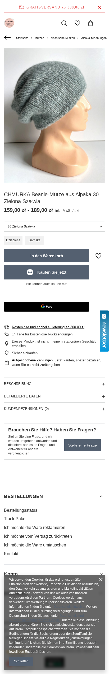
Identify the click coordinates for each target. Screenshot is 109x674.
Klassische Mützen (63, 38)
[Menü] (103, 23)
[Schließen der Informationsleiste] (99, 8)
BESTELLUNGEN (23, 496)
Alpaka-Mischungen (94, 38)
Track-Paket (15, 519)
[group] (54, 115)
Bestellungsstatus (20, 510)
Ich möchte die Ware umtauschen (35, 545)
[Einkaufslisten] (77, 23)
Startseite (22, 38)
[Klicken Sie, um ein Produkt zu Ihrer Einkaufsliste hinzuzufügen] (98, 255)
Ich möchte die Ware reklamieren (34, 527)
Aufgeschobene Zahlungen (32, 360)
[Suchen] (64, 23)
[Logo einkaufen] (9, 23)
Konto (11, 574)
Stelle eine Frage (82, 445)
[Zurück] (8, 38)
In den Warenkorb (46, 255)
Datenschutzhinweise (68, 607)
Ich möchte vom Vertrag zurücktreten (38, 536)
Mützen (39, 38)
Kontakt (11, 554)
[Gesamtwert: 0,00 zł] (90, 23)
